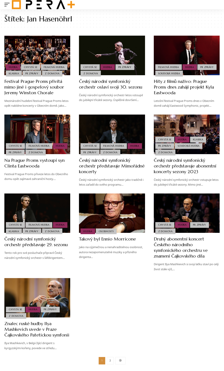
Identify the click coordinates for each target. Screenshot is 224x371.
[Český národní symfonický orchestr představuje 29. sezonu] (37, 213)
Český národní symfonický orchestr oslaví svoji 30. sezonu (110, 84)
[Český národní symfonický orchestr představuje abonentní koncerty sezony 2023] (187, 134)
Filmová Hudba (54, 67)
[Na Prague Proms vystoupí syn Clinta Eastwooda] (37, 134)
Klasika (14, 73)
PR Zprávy (31, 73)
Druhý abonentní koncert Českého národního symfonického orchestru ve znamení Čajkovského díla (181, 247)
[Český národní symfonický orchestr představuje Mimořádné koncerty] (112, 134)
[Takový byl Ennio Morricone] (112, 213)
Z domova (52, 73)
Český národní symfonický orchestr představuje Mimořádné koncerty (112, 166)
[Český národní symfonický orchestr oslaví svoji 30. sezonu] (112, 55)
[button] (8, 4)
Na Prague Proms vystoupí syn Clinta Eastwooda (34, 163)
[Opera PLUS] (43, 4)
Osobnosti (106, 231)
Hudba (13, 67)
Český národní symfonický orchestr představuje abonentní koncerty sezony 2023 (185, 166)
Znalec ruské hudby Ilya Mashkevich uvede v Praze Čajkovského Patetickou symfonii (36, 329)
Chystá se (30, 67)
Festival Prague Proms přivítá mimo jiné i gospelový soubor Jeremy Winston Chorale (34, 87)
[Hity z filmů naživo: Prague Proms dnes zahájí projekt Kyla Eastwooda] (187, 55)
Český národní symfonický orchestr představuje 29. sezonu (36, 241)
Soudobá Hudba (169, 73)
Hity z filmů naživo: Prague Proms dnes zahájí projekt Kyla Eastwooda (184, 87)
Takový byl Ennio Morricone (107, 239)
